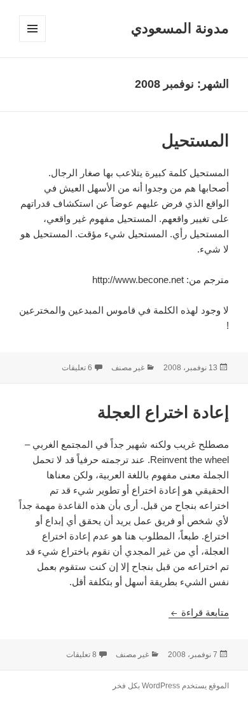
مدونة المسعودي (180, 28)
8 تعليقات (81, 654)
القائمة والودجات (32, 41)
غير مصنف (127, 367)
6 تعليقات (77, 367)
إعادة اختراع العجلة (163, 412)
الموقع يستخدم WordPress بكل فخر (171, 685)
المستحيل (195, 140)
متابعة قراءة (199, 612)
